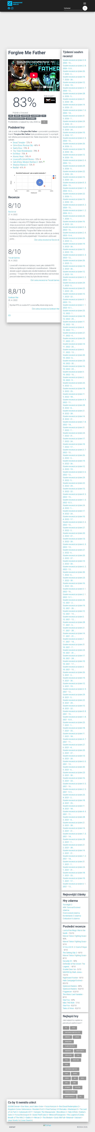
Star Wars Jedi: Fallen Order (32, 1106)
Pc (66, 1028)
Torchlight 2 (67, 905)
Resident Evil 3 (39, 1109)
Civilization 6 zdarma (71, 918)
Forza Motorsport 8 (23, 1115)
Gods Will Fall (59, 1117)
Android (68, 1050)
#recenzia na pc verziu (17, 118)
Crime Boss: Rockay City (23, 145)
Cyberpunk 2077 (26, 1112)
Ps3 (66, 1064)
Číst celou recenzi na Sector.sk (46, 240)
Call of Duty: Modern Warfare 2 (25, 162)
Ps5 (78, 1055)
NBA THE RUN (68, 1003)
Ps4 (73, 1028)
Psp (66, 1073)
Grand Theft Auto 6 (40, 1115)
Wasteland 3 (73, 1109)
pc (44, 122)
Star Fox (66, 1000)
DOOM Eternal (14, 1106)
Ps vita (77, 1087)
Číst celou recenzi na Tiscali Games (45, 280)
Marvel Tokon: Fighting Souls (74, 936)
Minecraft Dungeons (57, 1115)
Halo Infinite (73, 1112)
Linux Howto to (14, 1120)
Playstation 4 (70, 1046)
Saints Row (17, 148)
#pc (11, 115)
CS (9, 315)
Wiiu (82, 1078)
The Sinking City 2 (70, 953)
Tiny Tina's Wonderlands (22, 151)
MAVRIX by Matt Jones (72, 972)
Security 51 (67, 961)
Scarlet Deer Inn (69, 969)
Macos (67, 1037)
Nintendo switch (71, 1069)
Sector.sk (12, 212)
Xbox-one (68, 1055)
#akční (17, 115)
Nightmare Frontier (70, 978)
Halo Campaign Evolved (72, 980)
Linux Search (26, 1120)
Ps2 (66, 1060)
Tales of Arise (68, 1008)
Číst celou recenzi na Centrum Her (45, 309)
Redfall (15, 168)
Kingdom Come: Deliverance (20, 1109)
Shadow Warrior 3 (20, 165)
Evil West (16, 154)
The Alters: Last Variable (72, 994)
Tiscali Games (14, 258)
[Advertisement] (47, 30)
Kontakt (12, 1127)
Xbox (67, 1078)
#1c (44, 115)
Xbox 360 (76, 1060)
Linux (77, 1037)
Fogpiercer (67, 992)
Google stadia (70, 1092)
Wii (75, 1078)
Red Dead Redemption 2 (69, 1106)
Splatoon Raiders (70, 986)
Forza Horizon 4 (51, 1106)
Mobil (75, 1073)
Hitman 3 (38, 1117)
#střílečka (25, 115)
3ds (66, 1083)
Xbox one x (80, 1050)
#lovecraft (35, 115)
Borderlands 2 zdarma (72, 916)
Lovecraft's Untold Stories (23, 159)
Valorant (78, 1117)
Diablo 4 (29, 1117)
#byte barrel (31, 118)
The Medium (48, 1117)
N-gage (67, 1087)
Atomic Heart (18, 156)
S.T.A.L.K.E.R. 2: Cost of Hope (75, 947)
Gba (74, 1083)
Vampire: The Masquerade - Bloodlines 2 (50, 1112)
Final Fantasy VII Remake (56, 1109)
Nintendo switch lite (72, 1032)
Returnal (69, 1117)
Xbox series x (69, 1096)
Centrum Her (13, 297)
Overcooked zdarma (71, 913)
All (81, 1096)
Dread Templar (19, 142)
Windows (68, 1041)
